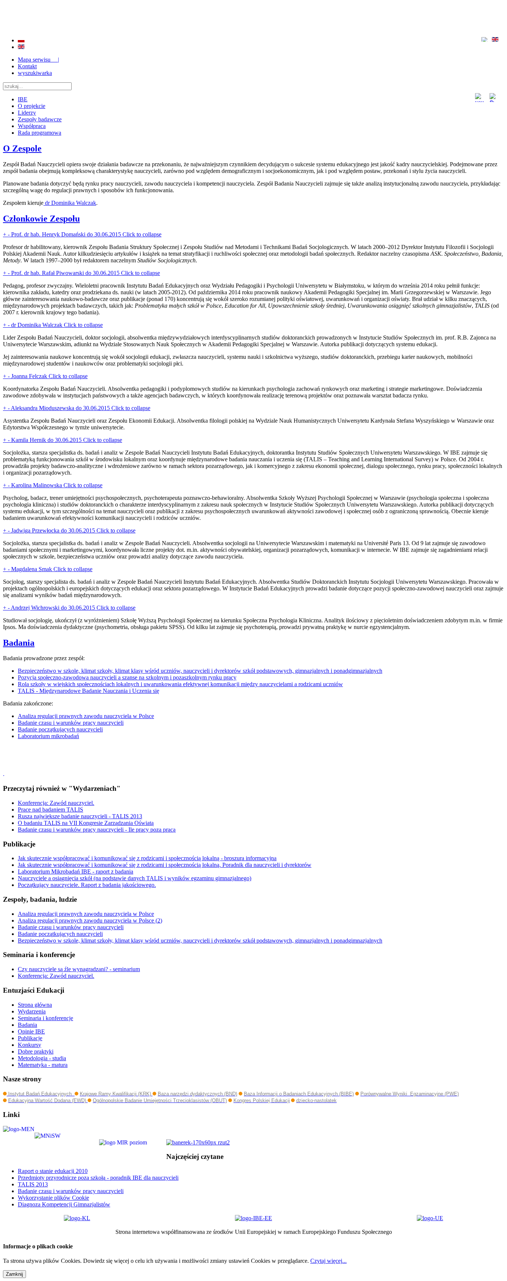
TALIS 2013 (33, 1184)
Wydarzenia (32, 1011)
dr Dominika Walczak (69, 203)
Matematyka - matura (43, 1065)
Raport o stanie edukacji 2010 (53, 1171)
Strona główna (35, 1005)
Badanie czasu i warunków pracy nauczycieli (71, 723)
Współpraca (32, 126)
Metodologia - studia (42, 1058)
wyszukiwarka (35, 73)
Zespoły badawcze (40, 119)
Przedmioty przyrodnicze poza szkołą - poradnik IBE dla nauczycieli (98, 1177)
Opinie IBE (31, 1031)
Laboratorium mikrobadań (48, 736)
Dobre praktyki (35, 1051)
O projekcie (31, 106)
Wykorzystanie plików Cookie (53, 1198)
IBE (22, 99)
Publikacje (30, 1038)
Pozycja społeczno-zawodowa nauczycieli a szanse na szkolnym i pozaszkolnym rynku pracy (127, 677)
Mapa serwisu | (38, 59)
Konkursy (29, 1045)
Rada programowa (39, 133)
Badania (19, 643)
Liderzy (27, 112)
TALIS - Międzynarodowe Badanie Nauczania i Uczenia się (88, 691)
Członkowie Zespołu (41, 218)
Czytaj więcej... (328, 1261)
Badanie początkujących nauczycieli (60, 729)
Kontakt (27, 66)
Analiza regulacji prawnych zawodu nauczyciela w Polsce (86, 716)
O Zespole (22, 148)
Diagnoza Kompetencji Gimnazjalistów (64, 1204)
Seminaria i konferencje (45, 1018)
